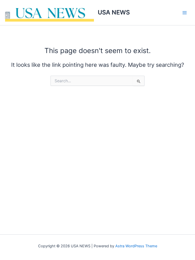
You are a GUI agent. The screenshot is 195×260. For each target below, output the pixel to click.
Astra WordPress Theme (136, 246)
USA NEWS (114, 12)
